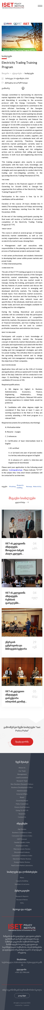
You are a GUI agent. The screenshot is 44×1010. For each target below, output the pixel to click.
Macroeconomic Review (22, 849)
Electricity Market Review (22, 859)
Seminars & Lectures (22, 884)
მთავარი (5, 73)
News (22, 877)
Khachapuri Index (22, 846)
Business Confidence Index (22, 832)
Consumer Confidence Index (22, 836)
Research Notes (22, 900)
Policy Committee (22, 804)
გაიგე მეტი (22, 996)
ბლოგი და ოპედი (22, 909)
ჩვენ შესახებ (22, 762)
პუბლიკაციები (22, 890)
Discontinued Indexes (22, 852)
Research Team (22, 781)
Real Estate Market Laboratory (22, 865)
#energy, (29, 486)
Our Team (22, 771)
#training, (12, 486)
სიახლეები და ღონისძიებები (22, 872)
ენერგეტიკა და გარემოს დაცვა (16, 83)
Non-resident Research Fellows (22, 784)
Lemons (26, 1005)
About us (22, 768)
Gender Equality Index (22, 842)
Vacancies (22, 814)
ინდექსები (22, 823)
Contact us (22, 817)
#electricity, (37, 486)
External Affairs (22, 794)
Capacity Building (22, 881)
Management (22, 774)
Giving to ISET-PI (22, 810)
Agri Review (22, 829)
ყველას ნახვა (20, 502)
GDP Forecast (22, 839)
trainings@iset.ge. (16, 470)
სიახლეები (29, 73)
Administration (22, 791)
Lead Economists (22, 777)
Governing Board (22, 801)
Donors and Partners (22, 807)
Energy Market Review (22, 862)
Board (22, 797)
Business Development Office (22, 787)
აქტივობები (17, 73)
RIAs (22, 903)
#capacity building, (20, 486)
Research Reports (22, 896)
